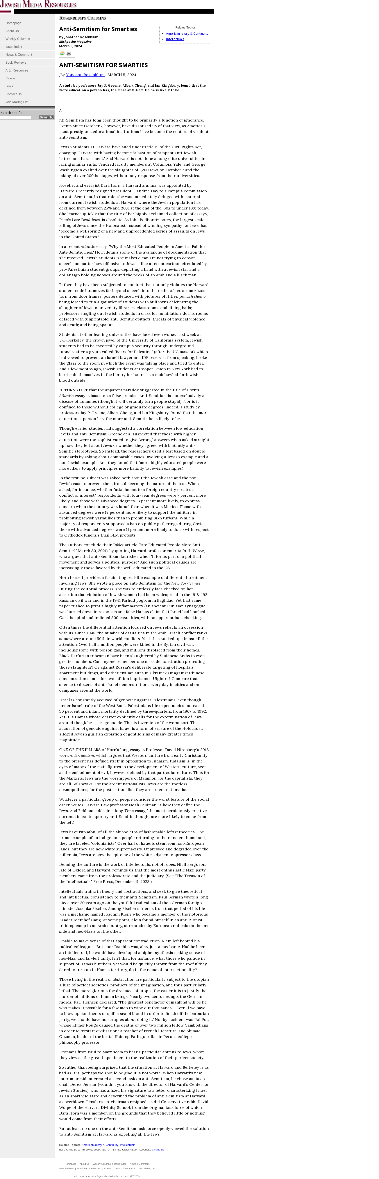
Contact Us (129, 1168)
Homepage (70, 1164)
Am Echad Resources (89, 1168)
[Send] (62, 55)
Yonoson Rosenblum (85, 74)
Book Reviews (66, 1168)
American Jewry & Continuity (187, 33)
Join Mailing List (147, 1168)
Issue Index (120, 1164)
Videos (107, 1168)
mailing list (159, 1149)
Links (117, 1168)
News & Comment (139, 1164)
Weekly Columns (102, 1164)
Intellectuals (175, 39)
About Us (84, 1164)
